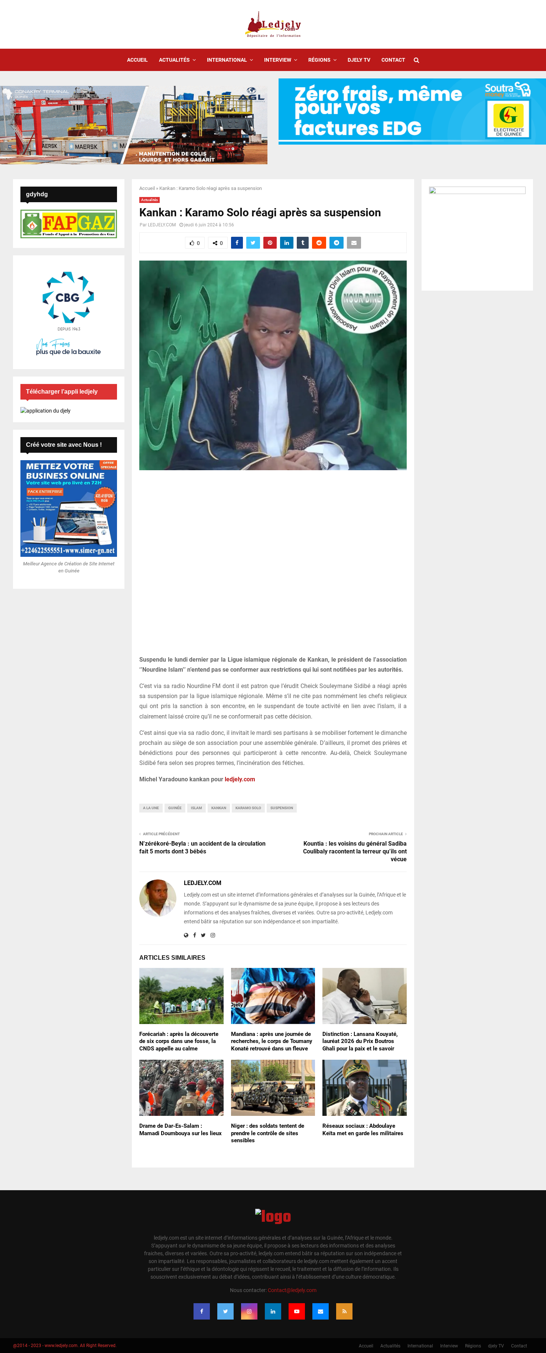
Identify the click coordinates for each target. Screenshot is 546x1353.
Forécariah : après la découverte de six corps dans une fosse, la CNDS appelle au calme (178, 1041)
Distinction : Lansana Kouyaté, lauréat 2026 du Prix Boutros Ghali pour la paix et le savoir (360, 1041)
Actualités (174, 60)
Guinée (175, 808)
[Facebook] (202, 1311)
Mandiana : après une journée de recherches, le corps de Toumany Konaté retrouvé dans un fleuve (271, 1041)
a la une (151, 808)
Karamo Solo (248, 808)
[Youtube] (297, 1311)
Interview (277, 60)
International (227, 60)
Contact (393, 60)
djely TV (359, 60)
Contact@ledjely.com (292, 1290)
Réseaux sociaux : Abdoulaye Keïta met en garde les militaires (362, 1130)
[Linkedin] (273, 1311)
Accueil (137, 60)
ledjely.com (240, 779)
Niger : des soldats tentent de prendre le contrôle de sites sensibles (267, 1133)
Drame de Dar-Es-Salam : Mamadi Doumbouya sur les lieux (180, 1130)
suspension (281, 808)
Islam (196, 808)
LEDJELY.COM (162, 224)
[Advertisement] (273, 567)
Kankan (218, 808)
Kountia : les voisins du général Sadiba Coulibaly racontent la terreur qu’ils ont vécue (355, 851)
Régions (319, 60)
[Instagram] (249, 1311)
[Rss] (344, 1311)
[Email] (320, 1311)
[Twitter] (225, 1311)
